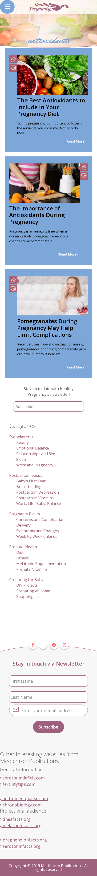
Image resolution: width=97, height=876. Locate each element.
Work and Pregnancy (34, 465)
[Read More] (75, 141)
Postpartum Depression (37, 492)
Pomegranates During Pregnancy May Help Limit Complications (47, 327)
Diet (20, 552)
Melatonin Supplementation (41, 563)
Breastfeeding (28, 486)
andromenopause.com (24, 798)
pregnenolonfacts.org (24, 840)
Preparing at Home (33, 590)
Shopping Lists (29, 596)
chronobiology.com (21, 805)
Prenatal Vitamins (32, 569)
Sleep (21, 459)
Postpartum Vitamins (35, 497)
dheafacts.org (16, 819)
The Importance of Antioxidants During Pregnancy (37, 215)
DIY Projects (27, 585)
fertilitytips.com (18, 784)
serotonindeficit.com (23, 778)
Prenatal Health (23, 546)
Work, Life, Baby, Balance (38, 503)
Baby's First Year (31, 481)
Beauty (22, 442)
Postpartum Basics (25, 475)
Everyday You (21, 436)
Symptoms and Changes (37, 530)
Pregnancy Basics (24, 513)
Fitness (22, 558)
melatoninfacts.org (21, 825)
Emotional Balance (32, 448)
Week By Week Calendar (37, 536)
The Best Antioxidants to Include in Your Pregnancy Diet (51, 107)
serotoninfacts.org (20, 846)
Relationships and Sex (35, 453)
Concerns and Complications (41, 519)
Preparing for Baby (26, 579)
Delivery (23, 525)
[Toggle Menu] (7, 7)
